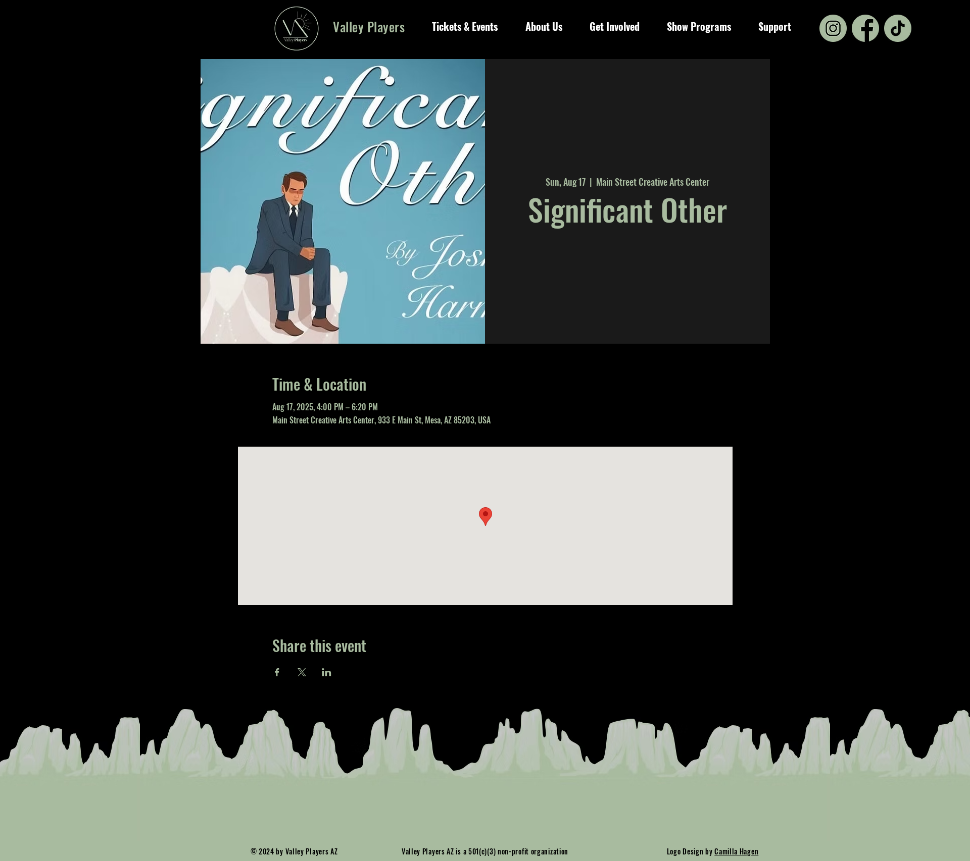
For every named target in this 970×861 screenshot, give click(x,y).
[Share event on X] (302, 672)
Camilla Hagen (736, 851)
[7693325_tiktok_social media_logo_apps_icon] (897, 28)
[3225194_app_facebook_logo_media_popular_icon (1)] (865, 28)
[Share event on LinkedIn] (326, 672)
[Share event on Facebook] (277, 672)
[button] (464, 26)
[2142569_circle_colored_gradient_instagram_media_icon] (833, 28)
